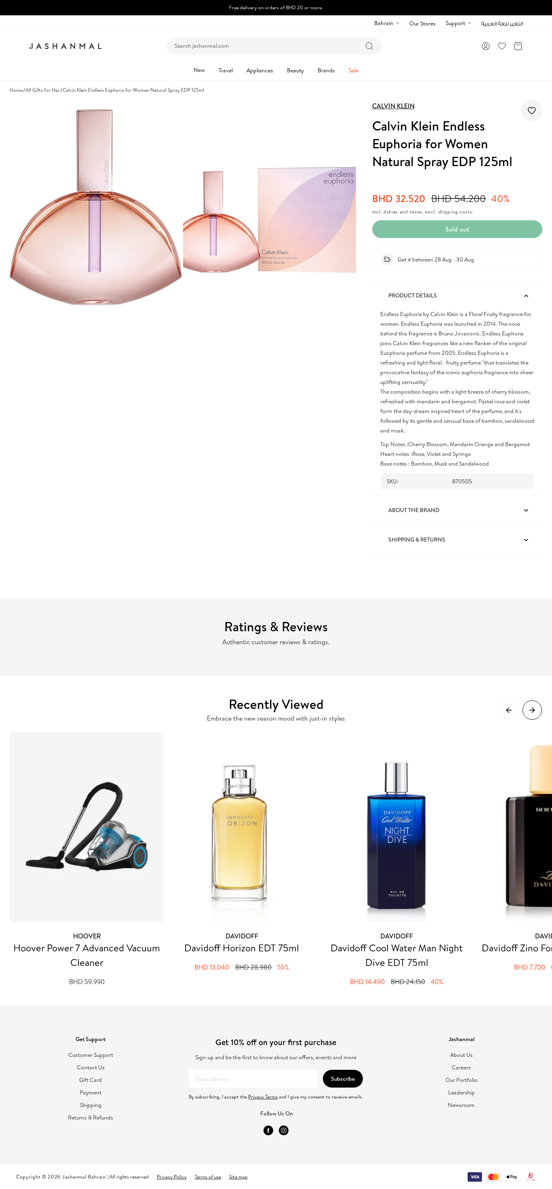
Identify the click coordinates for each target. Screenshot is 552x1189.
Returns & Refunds (90, 1118)
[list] (281, 859)
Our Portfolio (461, 1080)
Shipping (90, 1105)
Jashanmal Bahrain (84, 1176)
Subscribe (343, 1079)
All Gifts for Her (42, 89)
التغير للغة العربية (502, 24)
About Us (461, 1055)
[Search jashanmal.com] (369, 46)
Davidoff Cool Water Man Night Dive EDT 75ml (397, 955)
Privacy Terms (263, 1096)
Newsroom (461, 1105)
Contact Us (91, 1067)
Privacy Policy (172, 1176)
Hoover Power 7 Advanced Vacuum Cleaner (86, 955)
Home (16, 89)
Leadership (461, 1092)
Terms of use (208, 1176)
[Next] (532, 710)
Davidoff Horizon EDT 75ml (241, 948)
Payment (90, 1092)
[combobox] (274, 46)
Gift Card (90, 1080)
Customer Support (90, 1055)
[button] (518, 46)
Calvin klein (393, 105)
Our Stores (422, 23)
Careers (461, 1067)
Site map (238, 1176)
